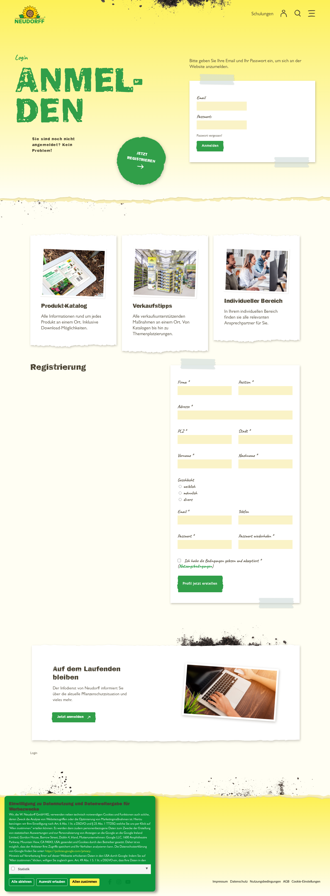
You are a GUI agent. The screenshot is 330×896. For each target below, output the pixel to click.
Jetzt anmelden (70, 717)
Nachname (247, 455)
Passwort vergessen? (209, 136)
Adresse (185, 406)
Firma (183, 382)
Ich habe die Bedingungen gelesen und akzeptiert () (219, 563)
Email (201, 98)
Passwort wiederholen (256, 536)
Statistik (23, 869)
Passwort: (204, 116)
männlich (189, 493)
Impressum (220, 881)
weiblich (188, 486)
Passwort (186, 536)
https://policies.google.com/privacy (67, 851)
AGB (286, 881)
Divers (187, 499)
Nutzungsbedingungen (195, 566)
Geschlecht (186, 480)
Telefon (243, 511)
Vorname (186, 455)
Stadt (244, 431)
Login (33, 753)
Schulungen (262, 14)
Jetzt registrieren (141, 158)
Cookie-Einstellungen (306, 881)
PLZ (182, 431)
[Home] (30, 14)
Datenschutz (239, 881)
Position (245, 382)
